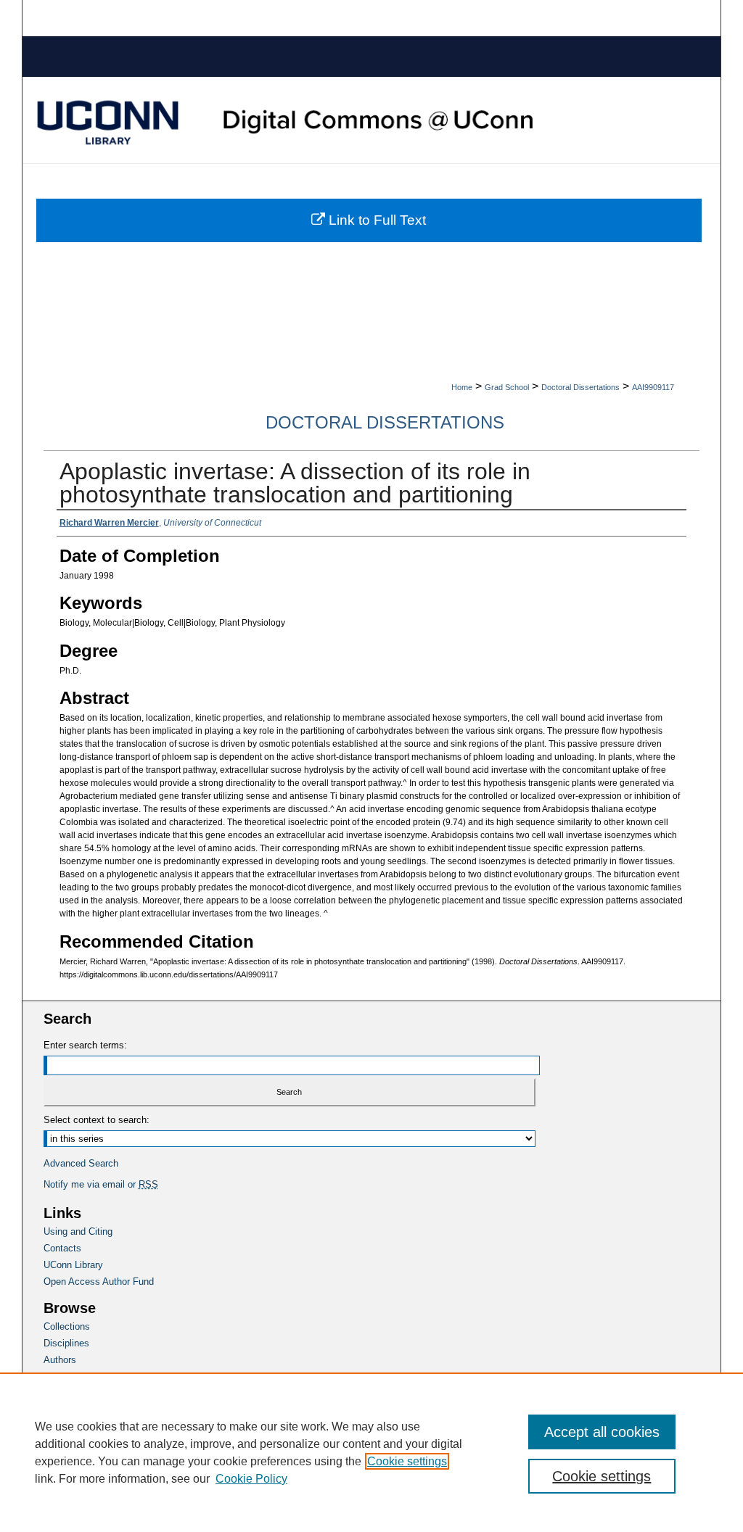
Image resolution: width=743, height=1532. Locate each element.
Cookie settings (407, 1461)
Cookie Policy (251, 1479)
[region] (371, 1452)
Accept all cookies (602, 1432)
